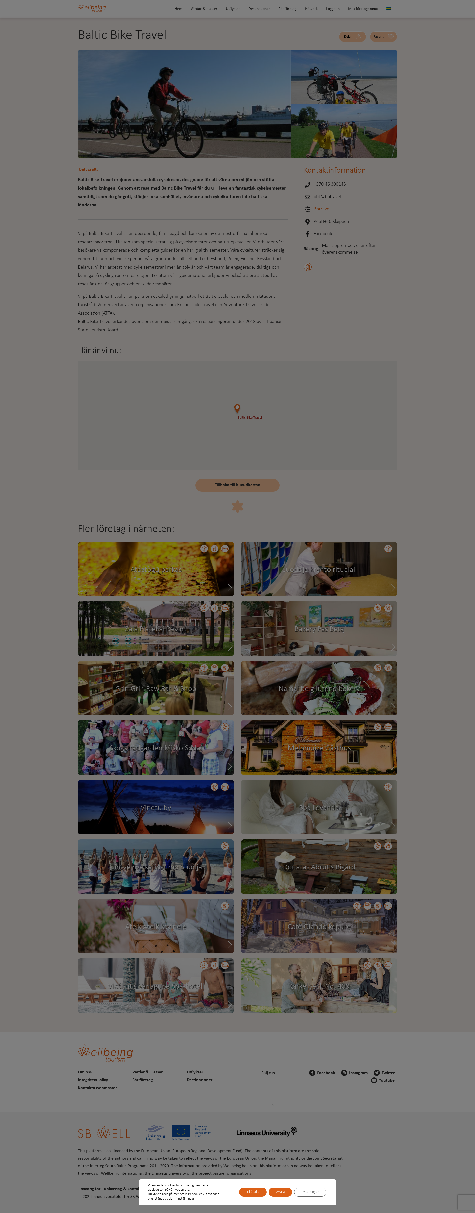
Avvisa (280, 1192)
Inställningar (310, 1192)
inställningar (185, 1199)
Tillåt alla (253, 1192)
